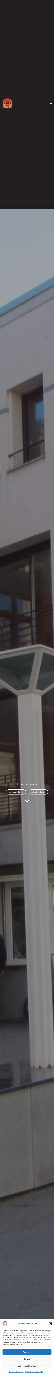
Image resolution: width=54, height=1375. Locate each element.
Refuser (27, 1359)
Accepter (27, 1352)
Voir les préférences (27, 1366)
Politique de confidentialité (34, 1372)
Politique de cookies (16, 1372)
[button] (50, 1323)
